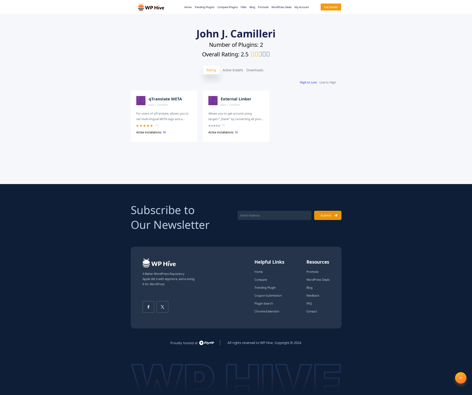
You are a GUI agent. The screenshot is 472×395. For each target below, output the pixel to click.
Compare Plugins (227, 7)
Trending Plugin (265, 288)
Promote (263, 7)
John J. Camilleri (158, 104)
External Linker (236, 99)
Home (188, 7)
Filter (244, 7)
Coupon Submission (268, 295)
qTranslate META (165, 99)
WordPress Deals (281, 7)
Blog (252, 7)
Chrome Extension (266, 311)
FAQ (309, 303)
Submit (326, 215)
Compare (260, 280)
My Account (301, 7)
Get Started (330, 7)
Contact (311, 311)
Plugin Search (263, 303)
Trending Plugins (204, 7)
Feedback (312, 295)
